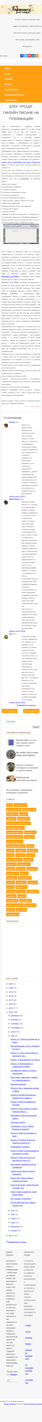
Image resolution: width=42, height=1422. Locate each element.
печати (19, 869)
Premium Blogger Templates (33, 1404)
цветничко (28, 905)
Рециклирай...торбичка (20, 1146)
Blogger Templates (10, 1404)
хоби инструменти (13, 905)
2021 (11, 984)
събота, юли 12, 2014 (17, 496)
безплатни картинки (14, 828)
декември (15, 1015)
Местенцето (11, 814)
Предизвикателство (14, 95)
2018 (11, 996)
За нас (8, 73)
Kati (10, 633)
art (8, 805)
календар (19, 850)
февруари (15, 1226)
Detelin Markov (14, 499)
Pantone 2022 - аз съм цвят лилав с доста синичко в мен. (26, 743)
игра (28, 846)
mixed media (19, 805)
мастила (27, 860)
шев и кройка (11, 914)
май (13, 1214)
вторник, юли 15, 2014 (17, 631)
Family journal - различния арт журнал (26, 778)
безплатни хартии (13, 832)
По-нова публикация (9, 711)
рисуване (20, 882)
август (14, 1031)
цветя (9, 910)
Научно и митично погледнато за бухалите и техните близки (27, 768)
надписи (10, 864)
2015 (11, 1008)
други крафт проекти (14, 846)
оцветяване (23, 864)
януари (14, 1230)
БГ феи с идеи (12, 810)
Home (7, 68)
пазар (9, 869)
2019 (11, 992)
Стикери (9, 79)
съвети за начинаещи (14, 892)
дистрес (28, 837)
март (13, 1222)
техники (10, 896)
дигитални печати (13, 837)
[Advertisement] (23, 959)
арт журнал (22, 819)
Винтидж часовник (18, 1084)
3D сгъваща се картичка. (21, 1198)
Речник (8, 84)
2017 (11, 1000)
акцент (22, 814)
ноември (15, 1019)
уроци (20, 896)
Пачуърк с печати (18, 1122)
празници (31, 869)
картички (31, 850)
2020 (11, 988)
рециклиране (23, 878)
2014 (11, 1012)
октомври (15, 1023)
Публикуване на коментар (26, 705)
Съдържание (11, 100)
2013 (11, 1235)
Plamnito (12, 422)
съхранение (32, 892)
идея (9, 850)
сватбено (31, 882)
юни (13, 1210)
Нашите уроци (11, 89)
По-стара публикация (31, 711)
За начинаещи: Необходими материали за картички (19, 791)
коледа (18, 855)
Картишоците (27, 810)
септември (15, 1027)
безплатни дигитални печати (17, 823)
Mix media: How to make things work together (27, 754)
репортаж (10, 878)
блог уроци (28, 832)
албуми (9, 819)
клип (8, 855)
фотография (24, 901)
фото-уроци (11, 901)
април (13, 1218)
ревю (23, 873)
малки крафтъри (12, 860)
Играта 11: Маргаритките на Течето (25, 1059)
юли (13, 1035)
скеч (8, 887)
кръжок (29, 855)
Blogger (14, 1374)
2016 (11, 1004)
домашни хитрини (13, 841)
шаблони (20, 910)
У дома (28, 1325)
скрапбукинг (20, 887)
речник (9, 882)
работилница (11, 873)
